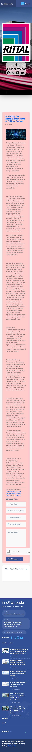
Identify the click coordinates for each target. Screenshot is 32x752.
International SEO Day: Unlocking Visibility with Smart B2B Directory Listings (17, 710)
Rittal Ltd (16, 65)
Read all (5, 718)
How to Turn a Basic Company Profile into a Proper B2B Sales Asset (17, 662)
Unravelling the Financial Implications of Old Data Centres (13, 494)
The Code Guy (12, 746)
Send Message (13, 559)
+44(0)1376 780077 (17, 632)
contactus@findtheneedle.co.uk (14, 614)
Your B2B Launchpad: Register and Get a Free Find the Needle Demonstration (17, 697)
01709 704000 (17, 69)
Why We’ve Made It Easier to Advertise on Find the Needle (18, 673)
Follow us (5, 731)
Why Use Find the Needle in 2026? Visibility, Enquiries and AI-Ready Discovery (19, 651)
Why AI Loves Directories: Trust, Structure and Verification (18, 684)
